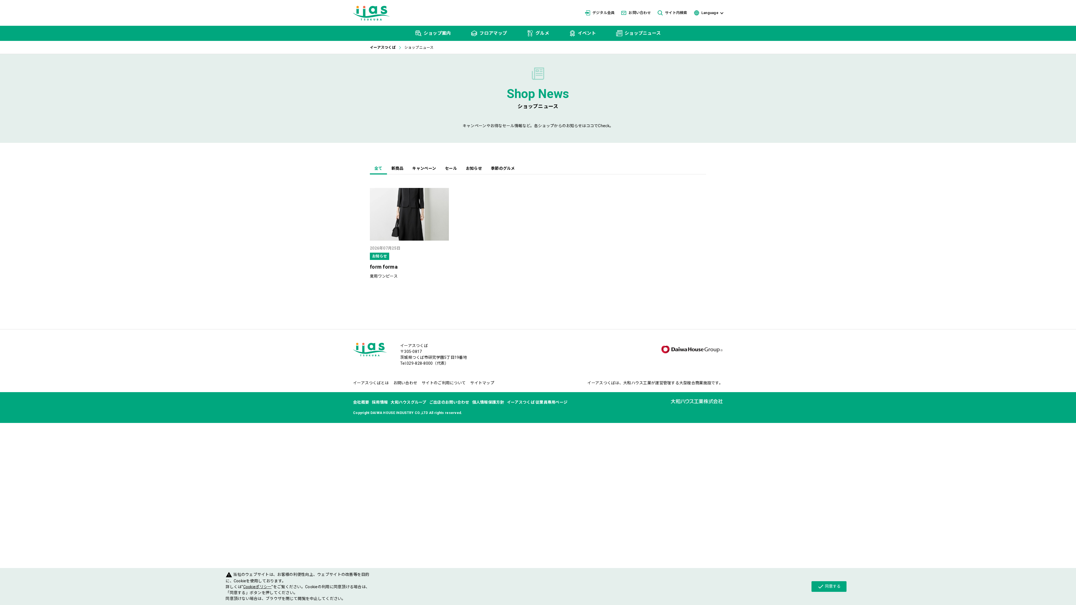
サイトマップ (482, 383)
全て (378, 168)
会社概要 (361, 402)
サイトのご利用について (444, 383)
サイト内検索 (676, 13)
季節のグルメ (503, 168)
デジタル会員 (603, 13)
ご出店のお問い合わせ (449, 402)
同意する (829, 586)
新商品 (397, 168)
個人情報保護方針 (488, 402)
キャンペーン (424, 168)
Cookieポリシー (257, 587)
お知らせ (474, 168)
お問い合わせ (640, 13)
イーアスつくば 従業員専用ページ (537, 402)
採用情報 (380, 402)
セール (451, 168)
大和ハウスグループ (408, 402)
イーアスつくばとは (371, 383)
